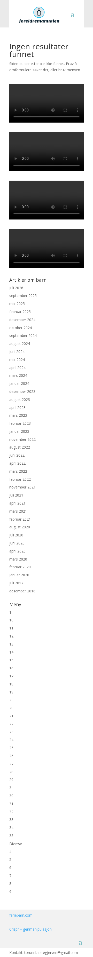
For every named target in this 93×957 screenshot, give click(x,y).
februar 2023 (20, 423)
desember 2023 (22, 391)
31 (11, 803)
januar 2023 (19, 431)
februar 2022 (20, 479)
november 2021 (22, 487)
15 (11, 659)
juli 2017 (16, 582)
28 (11, 771)
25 (11, 747)
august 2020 (19, 526)
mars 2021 (18, 511)
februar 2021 (20, 519)
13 (11, 644)
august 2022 (19, 447)
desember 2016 (22, 591)
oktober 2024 (20, 327)
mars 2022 (18, 471)
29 (11, 779)
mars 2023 (18, 415)
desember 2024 (22, 319)
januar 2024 (19, 383)
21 (11, 715)
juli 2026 (16, 287)
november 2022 (22, 439)
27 (11, 763)
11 (11, 628)
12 (11, 636)
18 (11, 684)
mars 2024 (18, 375)
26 (11, 755)
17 (11, 676)
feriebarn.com (21, 915)
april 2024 (17, 367)
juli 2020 (16, 535)
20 (11, 707)
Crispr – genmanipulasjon (30, 929)
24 (11, 739)
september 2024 (23, 335)
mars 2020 (18, 559)
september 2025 (23, 295)
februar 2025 (20, 311)
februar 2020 (20, 566)
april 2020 (17, 551)
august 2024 (19, 343)
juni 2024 (17, 351)
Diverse (15, 843)
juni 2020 (17, 543)
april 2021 (17, 503)
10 (11, 620)
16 (11, 667)
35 (11, 835)
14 (11, 652)
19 (11, 692)
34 (11, 827)
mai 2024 (17, 359)
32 (11, 811)
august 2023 (19, 399)
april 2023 (17, 407)
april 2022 (17, 463)
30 (11, 795)
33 (11, 819)
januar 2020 (19, 574)
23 (11, 731)
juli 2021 (16, 495)
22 (11, 723)
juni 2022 (17, 455)
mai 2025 (17, 303)
